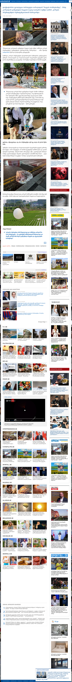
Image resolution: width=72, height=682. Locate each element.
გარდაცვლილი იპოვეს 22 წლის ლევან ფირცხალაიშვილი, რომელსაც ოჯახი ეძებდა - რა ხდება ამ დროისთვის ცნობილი (24, 608)
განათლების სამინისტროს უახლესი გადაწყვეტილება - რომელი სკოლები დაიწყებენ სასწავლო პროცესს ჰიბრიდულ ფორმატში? (59, 37)
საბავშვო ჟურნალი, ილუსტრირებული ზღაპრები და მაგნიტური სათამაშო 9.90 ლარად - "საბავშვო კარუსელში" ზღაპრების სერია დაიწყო (41, 281)
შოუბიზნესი (47, 1)
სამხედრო (42, 1)
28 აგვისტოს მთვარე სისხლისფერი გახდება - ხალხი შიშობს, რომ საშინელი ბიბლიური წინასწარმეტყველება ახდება (59, 184)
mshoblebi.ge (8, 536)
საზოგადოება (25, 1)
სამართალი (31, 1)
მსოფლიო (36, 1)
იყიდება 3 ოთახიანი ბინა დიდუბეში (41, 262)
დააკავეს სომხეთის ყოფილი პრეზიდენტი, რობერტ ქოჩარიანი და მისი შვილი (30, 314)
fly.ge (5, 327)
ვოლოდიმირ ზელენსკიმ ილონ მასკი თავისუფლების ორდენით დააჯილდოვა (59, 122)
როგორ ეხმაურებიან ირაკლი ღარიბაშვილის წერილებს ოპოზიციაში (58, 505)
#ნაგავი (13, 245)
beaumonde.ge (8, 518)
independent (6, 52)
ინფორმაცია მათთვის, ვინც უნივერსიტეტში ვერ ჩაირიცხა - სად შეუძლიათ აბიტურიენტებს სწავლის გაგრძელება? (59, 432)
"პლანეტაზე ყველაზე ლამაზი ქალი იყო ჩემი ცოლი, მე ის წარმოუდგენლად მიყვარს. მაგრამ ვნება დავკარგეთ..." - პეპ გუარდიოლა (24, 615)
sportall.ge (7, 464)
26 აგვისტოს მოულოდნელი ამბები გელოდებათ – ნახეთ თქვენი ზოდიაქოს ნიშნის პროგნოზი (58, 143)
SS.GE (4, 252)
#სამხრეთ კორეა (20, 245)
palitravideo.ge (8, 343)
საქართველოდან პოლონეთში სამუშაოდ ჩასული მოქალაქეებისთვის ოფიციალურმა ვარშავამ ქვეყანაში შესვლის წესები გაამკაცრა (59, 525)
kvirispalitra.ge (8, 447)
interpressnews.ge (10, 429)
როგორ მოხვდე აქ (42, 252)
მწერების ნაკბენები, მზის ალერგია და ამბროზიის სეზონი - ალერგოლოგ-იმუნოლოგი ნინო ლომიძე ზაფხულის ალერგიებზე (8, 281)
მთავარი (14, 1)
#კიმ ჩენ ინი (43, 245)
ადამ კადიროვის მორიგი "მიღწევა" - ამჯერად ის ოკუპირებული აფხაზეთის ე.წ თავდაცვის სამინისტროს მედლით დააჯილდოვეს (58, 59)
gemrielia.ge (7, 554)
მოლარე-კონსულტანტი (28, 262)
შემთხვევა (53, 1)
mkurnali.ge (7, 482)
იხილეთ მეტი (42, 321)
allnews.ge (7, 500)
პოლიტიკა (18, 1)
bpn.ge (5, 361)
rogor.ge (6, 379)
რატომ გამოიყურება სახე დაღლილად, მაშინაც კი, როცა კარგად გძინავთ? (58, 209)
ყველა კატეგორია (60, 1)
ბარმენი (16, 262)
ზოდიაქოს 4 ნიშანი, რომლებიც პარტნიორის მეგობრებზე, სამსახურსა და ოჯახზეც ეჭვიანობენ (59, 163)
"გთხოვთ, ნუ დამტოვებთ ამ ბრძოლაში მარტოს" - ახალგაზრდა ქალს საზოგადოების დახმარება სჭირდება (58, 80)
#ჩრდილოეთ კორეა (30, 245)
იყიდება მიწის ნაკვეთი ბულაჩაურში (6, 263)
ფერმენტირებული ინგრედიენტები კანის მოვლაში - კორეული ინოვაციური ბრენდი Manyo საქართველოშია (19, 281)
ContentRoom (43, 269)
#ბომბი (37, 245)
